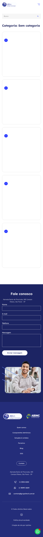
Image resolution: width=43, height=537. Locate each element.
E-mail (4, 314)
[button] (39, 4)
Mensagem (6, 333)
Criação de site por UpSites (21, 525)
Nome (4, 304)
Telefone (5, 323)
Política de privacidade (21, 520)
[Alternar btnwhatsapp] (37, 531)
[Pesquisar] (38, 16)
